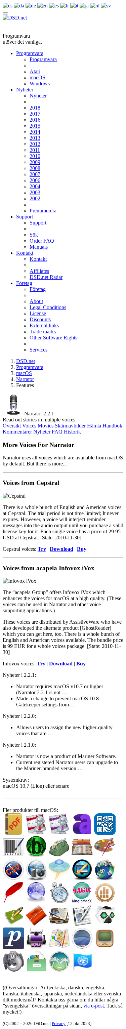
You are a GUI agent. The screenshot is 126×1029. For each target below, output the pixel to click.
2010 (35, 156)
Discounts (40, 319)
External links (44, 325)
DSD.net (25, 361)
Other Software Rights (53, 337)
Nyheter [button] (41, 432)
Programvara (29, 53)
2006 (35, 180)
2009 (35, 162)
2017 (35, 114)
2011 (35, 150)
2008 (35, 168)
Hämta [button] (94, 425)
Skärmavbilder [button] (70, 425)
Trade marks (43, 331)
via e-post (93, 1006)
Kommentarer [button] (17, 432)
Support (24, 216)
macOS (37, 77)
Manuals (39, 247)
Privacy (59, 1023)
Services (38, 350)
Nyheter (24, 89)
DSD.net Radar (46, 277)
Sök (34, 235)
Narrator (25, 379)
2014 (35, 132)
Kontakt (24, 253)
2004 (35, 186)
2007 (35, 174)
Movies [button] (45, 425)
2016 (35, 120)
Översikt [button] (12, 425)
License (38, 313)
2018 (35, 108)
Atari (35, 71)
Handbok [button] (112, 425)
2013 (35, 138)
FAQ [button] (57, 432)
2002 (35, 198)
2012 (35, 144)
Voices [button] (29, 425)
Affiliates (39, 271)
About (36, 301)
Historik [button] (72, 432)
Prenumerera (43, 210)
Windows (40, 83)
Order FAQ (42, 241)
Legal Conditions (48, 307)
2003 (35, 192)
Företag (24, 283)
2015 (35, 126)
